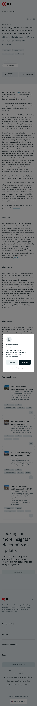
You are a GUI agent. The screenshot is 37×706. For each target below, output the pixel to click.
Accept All (25, 362)
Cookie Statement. (14, 356)
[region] (18, 353)
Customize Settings (18, 368)
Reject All (12, 362)
